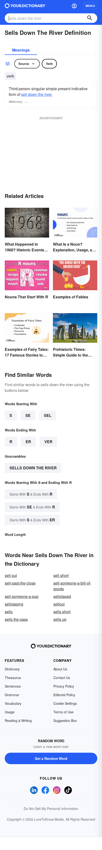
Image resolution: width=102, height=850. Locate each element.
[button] (74, 6)
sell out (11, 575)
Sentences (13, 686)
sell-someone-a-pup (21, 596)
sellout (59, 604)
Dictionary (12, 669)
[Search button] (90, 18)
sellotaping (14, 604)
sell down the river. (36, 94)
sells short (61, 611)
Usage (9, 712)
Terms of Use (63, 712)
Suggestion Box (65, 720)
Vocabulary (13, 703)
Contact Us (61, 677)
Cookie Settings (65, 703)
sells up (59, 619)
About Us (60, 669)
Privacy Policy (63, 686)
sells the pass (16, 619)
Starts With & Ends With (30, 494)
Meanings (21, 50)
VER (48, 441)
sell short (61, 575)
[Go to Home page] (25, 6)
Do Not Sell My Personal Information (51, 808)
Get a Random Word (51, 758)
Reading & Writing (18, 720)
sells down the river (33, 468)
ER (28, 441)
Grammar (12, 694)
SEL (47, 415)
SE (28, 415)
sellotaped (62, 596)
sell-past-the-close (20, 583)
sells (9, 611)
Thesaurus (13, 677)
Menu (90, 6)
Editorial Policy (64, 694)
